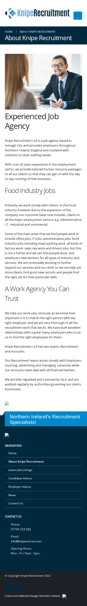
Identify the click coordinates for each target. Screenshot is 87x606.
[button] (77, 16)
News (12, 495)
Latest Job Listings (20, 470)
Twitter (18, 588)
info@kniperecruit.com (26, 541)
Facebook (9, 588)
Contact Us (15, 503)
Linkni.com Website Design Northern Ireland (32, 596)
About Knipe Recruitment (26, 461)
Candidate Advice (20, 478)
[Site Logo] (37, 13)
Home (12, 453)
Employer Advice (19, 487)
